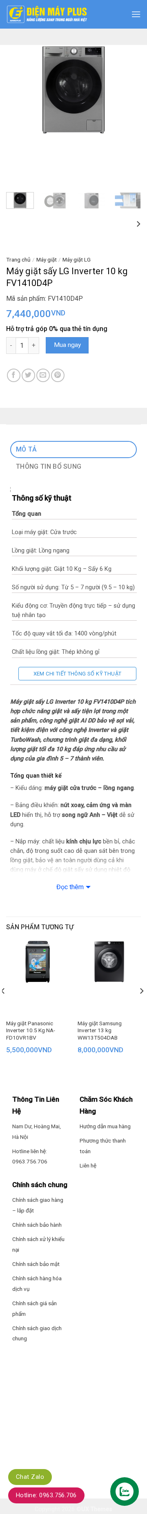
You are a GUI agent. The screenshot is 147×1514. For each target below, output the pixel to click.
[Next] (127, 90)
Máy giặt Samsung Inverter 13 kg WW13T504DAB (100, 1030)
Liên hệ (88, 1165)
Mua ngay (67, 345)
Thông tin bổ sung (48, 466)
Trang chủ (18, 259)
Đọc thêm (70, 887)
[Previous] (19, 90)
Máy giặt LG (76, 259)
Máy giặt (46, 259)
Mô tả (26, 449)
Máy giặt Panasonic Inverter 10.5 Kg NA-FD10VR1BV (30, 1030)
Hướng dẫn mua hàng (105, 1126)
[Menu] (136, 14)
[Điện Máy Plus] (47, 14)
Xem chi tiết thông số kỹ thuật (77, 674)
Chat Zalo (30, 1476)
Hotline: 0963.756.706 (46, 1495)
